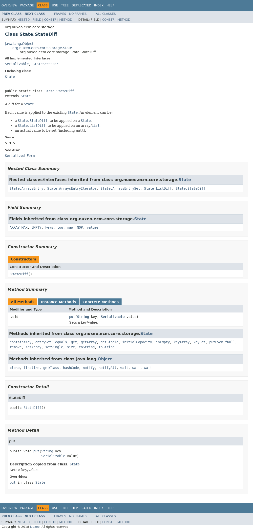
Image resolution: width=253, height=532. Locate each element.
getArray (89, 342)
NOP (80, 227)
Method (65, 19)
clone (15, 368)
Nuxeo (35, 527)
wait (124, 368)
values (93, 227)
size (71, 347)
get (74, 342)
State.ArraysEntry (26, 188)
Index (99, 5)
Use (55, 5)
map (70, 227)
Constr (50, 19)
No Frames (78, 14)
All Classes (106, 14)
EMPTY (36, 227)
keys (49, 227)
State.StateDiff (59, 91)
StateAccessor (45, 64)
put (72, 317)
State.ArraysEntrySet (120, 188)
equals (61, 342)
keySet (199, 342)
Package (27, 5)
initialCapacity (137, 342)
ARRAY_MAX (18, 227)
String (83, 317)
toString (87, 347)
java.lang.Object (19, 44)
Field (37, 19)
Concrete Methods (101, 302)
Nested (24, 19)
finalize (31, 368)
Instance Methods (58, 302)
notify (89, 368)
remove (15, 347)
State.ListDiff (158, 188)
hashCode (71, 368)
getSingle (109, 342)
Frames (60, 14)
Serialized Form (20, 156)
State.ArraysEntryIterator (72, 188)
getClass (51, 368)
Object (105, 359)
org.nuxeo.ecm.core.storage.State (42, 48)
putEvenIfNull (222, 342)
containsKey (20, 342)
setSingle (54, 347)
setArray (33, 347)
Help (110, 5)
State (10, 77)
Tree (65, 5)
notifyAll (107, 368)
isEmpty (163, 342)
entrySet (43, 342)
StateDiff (19, 274)
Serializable (17, 64)
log (60, 227)
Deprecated (81, 5)
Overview (9, 5)
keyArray (182, 342)
